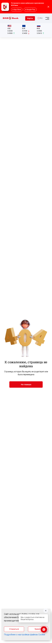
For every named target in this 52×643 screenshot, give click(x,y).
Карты (30, 18)
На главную (26, 384)
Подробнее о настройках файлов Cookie (24, 635)
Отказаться (14, 629)
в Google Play (30, 9)
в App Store (17, 9)
